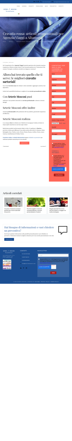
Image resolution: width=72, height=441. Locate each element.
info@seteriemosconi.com (29, 263)
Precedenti (6, 146)
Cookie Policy (55, 281)
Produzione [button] (39, 6)
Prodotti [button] (31, 6)
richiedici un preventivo (35, 137)
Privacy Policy (45, 281)
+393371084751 (25, 257)
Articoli (11, 62)
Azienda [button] (24, 6)
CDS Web (37, 281)
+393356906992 (26, 260)
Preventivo (53, 6)
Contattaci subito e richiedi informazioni (14, 137)
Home (18, 6)
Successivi (43, 146)
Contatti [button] (61, 6)
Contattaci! (24, 143)
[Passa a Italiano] (18, 14)
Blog (46, 6)
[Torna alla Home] (10, 10)
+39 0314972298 (26, 253)
